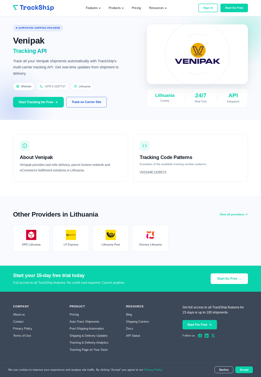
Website (26, 86)
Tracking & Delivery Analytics (89, 342)
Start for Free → (229, 278)
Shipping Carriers (137, 321)
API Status (133, 335)
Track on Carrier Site (86, 102)
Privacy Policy (22, 328)
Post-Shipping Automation (87, 328)
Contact (18, 321)
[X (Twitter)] (213, 336)
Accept (244, 369)
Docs (129, 328)
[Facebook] (200, 336)
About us (19, 314)
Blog (129, 314)
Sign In (208, 7)
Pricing (136, 8)
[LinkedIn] (207, 336)
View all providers (232, 214)
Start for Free (234, 7)
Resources (156, 8)
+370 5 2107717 (55, 86)
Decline (224, 369)
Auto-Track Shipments (84, 321)
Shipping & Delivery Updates (89, 335)
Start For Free (197, 324)
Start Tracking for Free (36, 102)
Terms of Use (22, 335)
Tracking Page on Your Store (89, 349)
